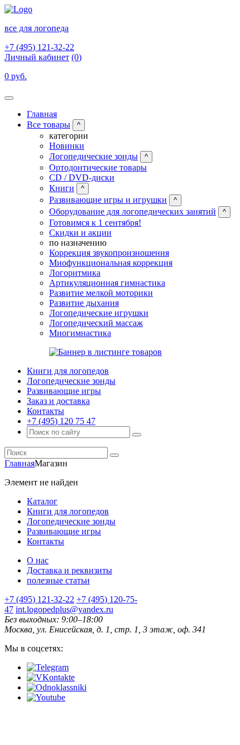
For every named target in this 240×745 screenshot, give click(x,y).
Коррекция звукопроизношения (109, 252)
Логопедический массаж (96, 323)
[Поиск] (136, 434)
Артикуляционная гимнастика (107, 283)
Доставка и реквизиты (69, 570)
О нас (38, 560)
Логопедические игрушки (98, 313)
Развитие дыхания (84, 303)
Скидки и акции (80, 232)
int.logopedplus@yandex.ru (64, 609)
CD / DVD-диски (81, 177)
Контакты (45, 411)
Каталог (42, 501)
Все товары (48, 124)
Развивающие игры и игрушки (108, 199)
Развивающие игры (64, 391)
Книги (61, 188)
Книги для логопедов (68, 371)
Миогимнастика (80, 333)
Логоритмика (74, 272)
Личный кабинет (36, 57)
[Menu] (8, 98)
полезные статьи (58, 580)
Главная (42, 114)
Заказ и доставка (58, 401)
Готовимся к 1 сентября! (95, 222)
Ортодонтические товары (98, 167)
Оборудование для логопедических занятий (132, 211)
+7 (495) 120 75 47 (61, 421)
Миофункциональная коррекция (110, 262)
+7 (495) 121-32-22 (39, 47)
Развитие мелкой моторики (101, 293)
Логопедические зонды (93, 156)
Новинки (66, 145)
